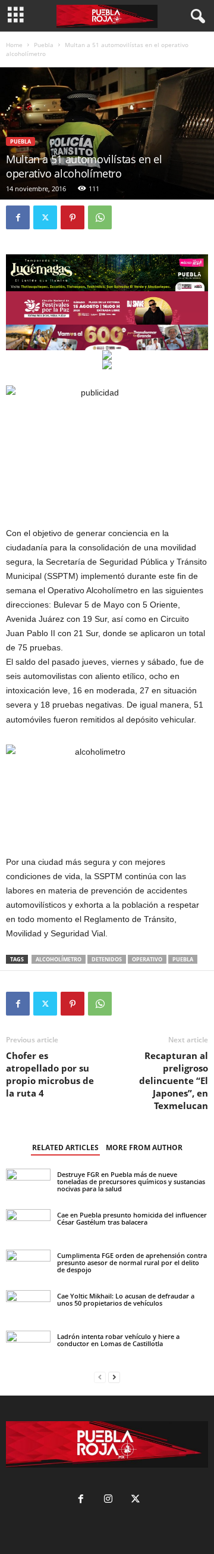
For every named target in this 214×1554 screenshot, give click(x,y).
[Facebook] (18, 217)
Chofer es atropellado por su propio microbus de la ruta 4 (50, 1074)
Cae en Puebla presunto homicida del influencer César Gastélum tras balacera (132, 1218)
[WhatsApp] (100, 217)
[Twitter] (45, 217)
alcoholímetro (58, 959)
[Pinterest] (72, 217)
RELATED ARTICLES (65, 1147)
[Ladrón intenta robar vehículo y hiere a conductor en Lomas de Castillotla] (28, 1343)
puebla (182, 959)
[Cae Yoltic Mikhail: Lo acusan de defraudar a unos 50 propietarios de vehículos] (28, 1306)
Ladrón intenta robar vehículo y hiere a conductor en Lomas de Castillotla (118, 1340)
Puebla (44, 45)
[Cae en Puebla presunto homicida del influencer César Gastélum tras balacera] (28, 1221)
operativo (147, 959)
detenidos (107, 959)
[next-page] (114, 1377)
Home (14, 45)
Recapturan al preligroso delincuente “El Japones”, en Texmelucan (173, 1080)
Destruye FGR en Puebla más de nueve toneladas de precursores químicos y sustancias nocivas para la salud (131, 1181)
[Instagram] (108, 1500)
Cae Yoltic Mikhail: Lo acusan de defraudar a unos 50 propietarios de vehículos (125, 1299)
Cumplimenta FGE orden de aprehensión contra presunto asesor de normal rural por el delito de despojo (132, 1262)
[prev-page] (100, 1377)
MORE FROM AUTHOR (144, 1147)
